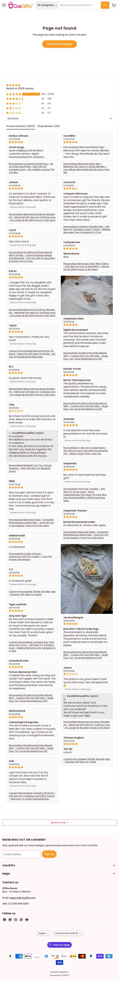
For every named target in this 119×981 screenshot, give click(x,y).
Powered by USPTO (59, 975)
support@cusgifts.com (22, 897)
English (42, 933)
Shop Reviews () (48, 126)
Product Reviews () (20, 126)
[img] (20, 85)
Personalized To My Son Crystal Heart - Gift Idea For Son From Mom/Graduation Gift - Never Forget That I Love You (85, 450)
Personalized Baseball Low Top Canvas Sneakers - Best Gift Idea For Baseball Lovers (30, 468)
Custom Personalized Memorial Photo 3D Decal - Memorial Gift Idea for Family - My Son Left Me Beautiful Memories (32, 354)
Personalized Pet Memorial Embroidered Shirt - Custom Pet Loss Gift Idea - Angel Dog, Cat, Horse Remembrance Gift (85, 356)
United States (66, 933)
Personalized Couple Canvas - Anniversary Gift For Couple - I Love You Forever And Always (30, 556)
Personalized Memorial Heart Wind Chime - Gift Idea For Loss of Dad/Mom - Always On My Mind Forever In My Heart (86, 266)
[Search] (105, 5)
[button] (13, 94)
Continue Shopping (59, 44)
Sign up (49, 854)
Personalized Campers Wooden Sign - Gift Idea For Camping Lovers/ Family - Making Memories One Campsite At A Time (86, 229)
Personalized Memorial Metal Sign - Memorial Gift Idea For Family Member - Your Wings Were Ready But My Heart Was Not (86, 168)
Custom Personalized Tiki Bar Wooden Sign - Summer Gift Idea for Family (32, 593)
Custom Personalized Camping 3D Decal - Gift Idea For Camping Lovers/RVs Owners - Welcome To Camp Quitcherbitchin (32, 796)
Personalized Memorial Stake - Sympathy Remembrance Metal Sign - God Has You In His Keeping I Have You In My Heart (31, 522)
